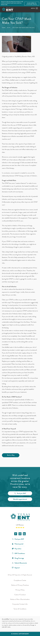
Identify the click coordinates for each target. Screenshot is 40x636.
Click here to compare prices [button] (31, 3)
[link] (20, 526)
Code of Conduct (20, 594)
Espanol (17, 567)
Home (3, 27)
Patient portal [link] (19, 544)
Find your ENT (21, 493)
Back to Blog (10, 455)
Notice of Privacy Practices (20, 585)
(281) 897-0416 (6, 627)
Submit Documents (21, 563)
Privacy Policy (20, 590)
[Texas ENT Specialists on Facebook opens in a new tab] (15, 533)
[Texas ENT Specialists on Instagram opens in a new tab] (20, 533)
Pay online (18, 548)
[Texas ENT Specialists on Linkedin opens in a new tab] (24, 533)
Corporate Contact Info (20, 604)
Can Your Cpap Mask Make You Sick (23, 27)
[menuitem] (15, 533)
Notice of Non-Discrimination (20, 599)
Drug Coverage (19, 558)
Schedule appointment (20, 499)
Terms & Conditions (20, 609)
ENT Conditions (20, 553)
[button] (37, 8)
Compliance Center (20, 580)
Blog (8, 27)
